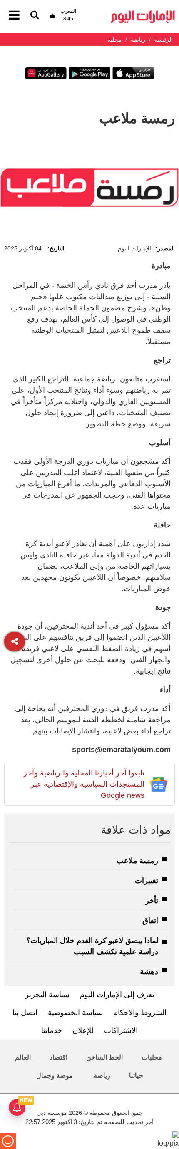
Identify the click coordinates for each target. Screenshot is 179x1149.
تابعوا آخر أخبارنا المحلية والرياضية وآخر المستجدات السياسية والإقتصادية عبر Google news (83, 784)
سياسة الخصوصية (75, 1012)
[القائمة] (34, 15)
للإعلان (83, 1030)
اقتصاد (58, 1057)
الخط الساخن (104, 1057)
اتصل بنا (24, 1012)
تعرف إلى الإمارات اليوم (117, 995)
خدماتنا (51, 1030)
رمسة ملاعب (137, 861)
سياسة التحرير (47, 995)
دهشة (149, 972)
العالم (23, 1057)
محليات (152, 1057)
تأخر (151, 900)
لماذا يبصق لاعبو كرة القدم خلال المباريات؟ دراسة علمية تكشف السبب (92, 946)
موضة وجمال (54, 1075)
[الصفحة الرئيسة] (143, 12)
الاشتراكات (121, 1030)
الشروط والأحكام (140, 1012)
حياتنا (136, 1075)
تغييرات (146, 881)
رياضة (102, 1075)
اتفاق (150, 920)
